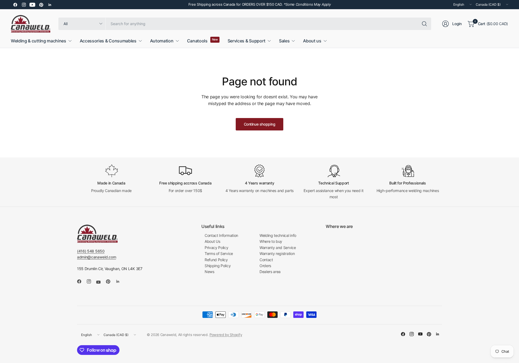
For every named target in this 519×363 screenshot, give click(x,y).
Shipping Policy (218, 265)
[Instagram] (23, 4)
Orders (265, 265)
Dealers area (270, 271)
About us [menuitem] (312, 40)
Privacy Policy (216, 247)
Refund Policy (216, 259)
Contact (266, 259)
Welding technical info (278, 235)
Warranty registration (277, 253)
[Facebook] (15, 4)
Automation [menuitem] (162, 40)
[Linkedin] (49, 4)
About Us (212, 241)
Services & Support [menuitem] (246, 40)
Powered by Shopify (225, 334)
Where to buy (271, 241)
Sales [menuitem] (284, 40)
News (209, 271)
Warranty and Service (278, 247)
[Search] (424, 24)
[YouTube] (32, 4)
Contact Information (221, 235)
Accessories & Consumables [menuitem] (108, 40)
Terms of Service (219, 253)
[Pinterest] (41, 4)
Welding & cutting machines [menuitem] (38, 40)
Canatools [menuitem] (197, 40)
